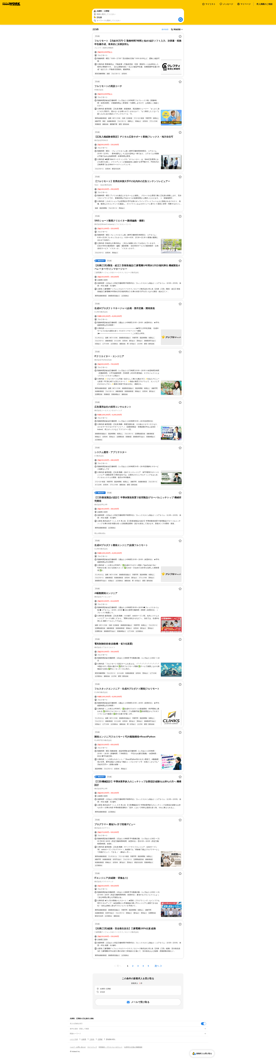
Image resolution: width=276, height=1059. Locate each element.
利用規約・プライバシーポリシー (110, 1047)
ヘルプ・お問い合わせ (78, 1047)
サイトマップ (92, 1047)
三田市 (92, 1039)
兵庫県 (83, 1039)
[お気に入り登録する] (180, 36)
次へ (157, 966)
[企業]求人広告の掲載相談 (133, 1047)
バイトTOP (74, 1039)
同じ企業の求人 (100, 533)
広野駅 (100, 1039)
